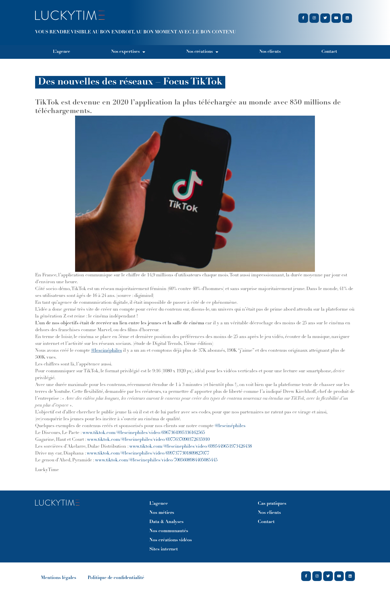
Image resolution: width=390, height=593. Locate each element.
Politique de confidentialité (116, 578)
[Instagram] (314, 18)
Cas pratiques (272, 503)
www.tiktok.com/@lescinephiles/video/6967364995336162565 (144, 433)
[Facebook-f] (303, 18)
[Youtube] (336, 18)
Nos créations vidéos (170, 540)
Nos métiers (161, 512)
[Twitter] (325, 18)
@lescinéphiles (230, 426)
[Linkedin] (347, 18)
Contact (329, 52)
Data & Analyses (166, 522)
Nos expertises (125, 52)
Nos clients (270, 52)
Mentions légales (58, 578)
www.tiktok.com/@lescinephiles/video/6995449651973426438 (190, 446)
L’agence (61, 52)
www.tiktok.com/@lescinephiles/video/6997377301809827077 (148, 453)
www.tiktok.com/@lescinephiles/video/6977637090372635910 (148, 439)
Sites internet (163, 549)
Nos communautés (168, 531)
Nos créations (199, 52)
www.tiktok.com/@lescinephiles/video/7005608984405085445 (157, 460)
